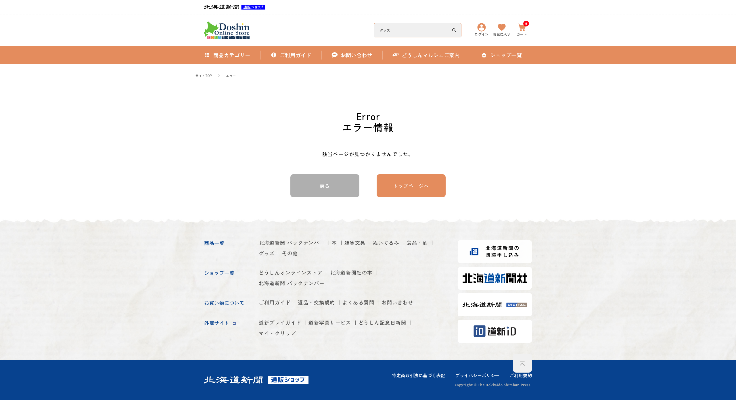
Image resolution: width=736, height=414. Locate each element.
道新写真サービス (329, 322)
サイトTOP (203, 76)
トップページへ (411, 185)
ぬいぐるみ (386, 242)
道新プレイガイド (280, 322)
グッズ (267, 253)
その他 (290, 253)
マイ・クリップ (277, 333)
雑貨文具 (355, 242)
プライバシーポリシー (477, 375)
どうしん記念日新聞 (383, 322)
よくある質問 (358, 302)
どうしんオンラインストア (291, 272)
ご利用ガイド (275, 302)
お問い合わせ (397, 302)
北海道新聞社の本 (351, 272)
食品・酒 (417, 242)
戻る (325, 185)
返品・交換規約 (316, 302)
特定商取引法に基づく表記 (418, 375)
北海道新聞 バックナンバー (292, 242)
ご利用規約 (521, 375)
